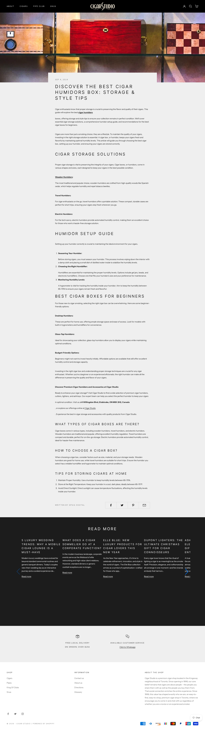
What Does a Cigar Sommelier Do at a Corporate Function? (82, 544)
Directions (78, 687)
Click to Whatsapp (127, 647)
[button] (187, 571)
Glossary (78, 692)
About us (78, 683)
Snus (53, 6)
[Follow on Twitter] (15, 713)
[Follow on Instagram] (22, 713)
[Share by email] (144, 505)
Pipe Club (39, 6)
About (10, 6)
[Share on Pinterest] (133, 505)
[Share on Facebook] (110, 505)
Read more (26, 576)
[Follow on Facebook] (8, 713)
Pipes (9, 683)
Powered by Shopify (44, 724)
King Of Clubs (13, 687)
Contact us (79, 678)
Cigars (24, 6)
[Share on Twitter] (121, 505)
